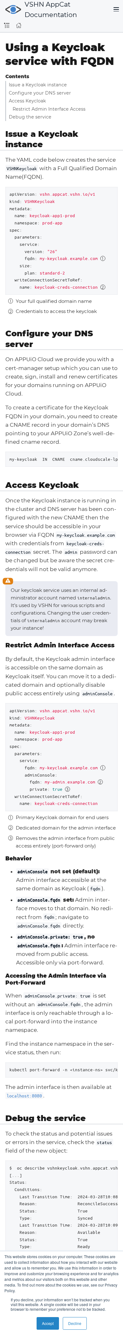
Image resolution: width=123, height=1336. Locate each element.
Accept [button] (48, 1323)
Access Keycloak (27, 101)
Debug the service (30, 117)
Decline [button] (74, 1323)
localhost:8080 (24, 1095)
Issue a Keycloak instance (38, 85)
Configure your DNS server (40, 93)
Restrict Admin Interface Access (49, 109)
